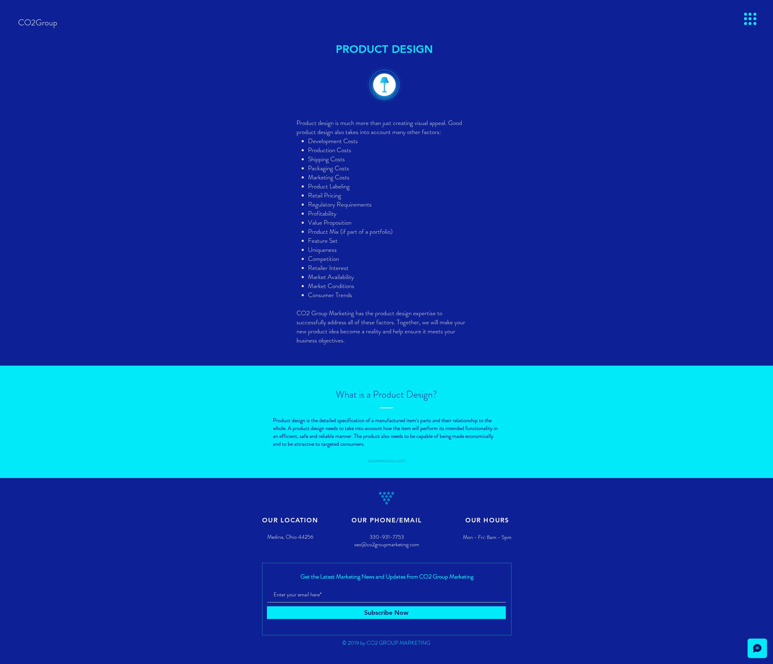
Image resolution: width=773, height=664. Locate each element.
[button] (750, 19)
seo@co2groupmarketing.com (386, 544)
